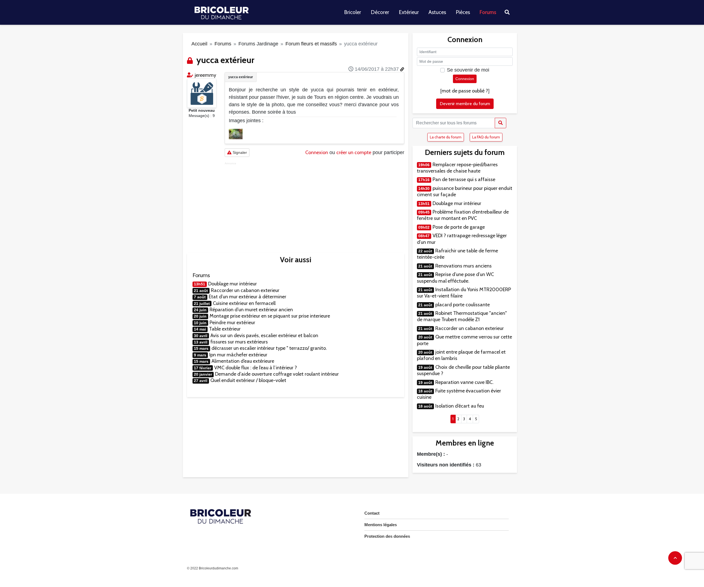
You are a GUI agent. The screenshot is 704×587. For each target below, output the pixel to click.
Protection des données (387, 536)
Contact (372, 513)
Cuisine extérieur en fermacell (244, 303)
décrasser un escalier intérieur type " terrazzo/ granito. (269, 348)
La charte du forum (445, 137)
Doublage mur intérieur (232, 284)
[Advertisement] (314, 203)
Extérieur (409, 12)
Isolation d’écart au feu (459, 406)
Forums (488, 12)
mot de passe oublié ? (465, 91)
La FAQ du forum (486, 137)
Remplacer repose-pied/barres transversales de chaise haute (457, 168)
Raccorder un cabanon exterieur (245, 290)
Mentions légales (380, 524)
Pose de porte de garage (459, 227)
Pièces (463, 12)
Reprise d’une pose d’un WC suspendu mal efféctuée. (455, 277)
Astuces (437, 12)
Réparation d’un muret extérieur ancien (251, 310)
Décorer (380, 12)
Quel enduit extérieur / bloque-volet (248, 380)
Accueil (199, 44)
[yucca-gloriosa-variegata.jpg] (236, 133)
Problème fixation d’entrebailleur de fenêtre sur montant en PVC (463, 215)
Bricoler (352, 12)
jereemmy (205, 75)
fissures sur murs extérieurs (239, 342)
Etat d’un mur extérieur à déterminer (247, 297)
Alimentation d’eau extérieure (242, 361)
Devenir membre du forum (465, 103)
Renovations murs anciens (463, 266)
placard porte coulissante (462, 305)
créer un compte (353, 152)
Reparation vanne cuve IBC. (464, 382)
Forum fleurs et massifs (311, 44)
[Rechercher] (500, 123)
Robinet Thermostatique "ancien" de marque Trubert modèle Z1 (462, 316)
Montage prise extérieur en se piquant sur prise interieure (270, 316)
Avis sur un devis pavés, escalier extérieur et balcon (264, 335)
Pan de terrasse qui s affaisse (464, 179)
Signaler (239, 152)
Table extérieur (225, 329)
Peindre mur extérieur (232, 323)
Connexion (316, 152)
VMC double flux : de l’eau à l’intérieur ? (255, 368)
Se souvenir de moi (468, 70)
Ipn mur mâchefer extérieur (238, 355)
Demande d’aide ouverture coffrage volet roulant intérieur (277, 374)
